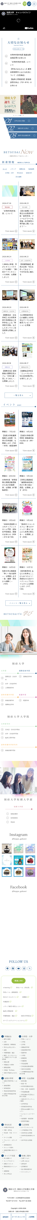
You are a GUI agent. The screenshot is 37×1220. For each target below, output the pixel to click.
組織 (5, 1050)
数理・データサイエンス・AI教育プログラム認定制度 (9, 1057)
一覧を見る (18, 395)
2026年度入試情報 (26, 1133)
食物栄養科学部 (26, 1050)
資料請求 (5, 1217)
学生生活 (20, 173)
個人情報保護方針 (26, 1169)
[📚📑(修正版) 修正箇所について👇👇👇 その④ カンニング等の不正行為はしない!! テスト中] (18, 848)
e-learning (6, 987)
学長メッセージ (26, 1039)
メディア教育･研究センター (12, 1006)
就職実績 (6, 1171)
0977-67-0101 (13, 1201)
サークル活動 (8, 1137)
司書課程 (24, 1061)
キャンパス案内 (8, 1147)
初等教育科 (7, 1088)
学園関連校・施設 (9, 1016)
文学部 (23, 1044)
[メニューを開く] (34, 4)
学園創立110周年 (9, 1065)
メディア (13, 169)
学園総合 (8, 1036)
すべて (5, 169)
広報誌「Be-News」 (10, 1070)
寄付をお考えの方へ (10, 1047)
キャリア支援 (10, 1155)
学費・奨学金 (8, 1130)
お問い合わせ (25, 1161)
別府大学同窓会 (26, 1016)
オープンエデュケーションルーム (14, 1020)
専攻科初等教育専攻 (10, 1091)
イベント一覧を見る (18, 603)
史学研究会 (24, 1104)
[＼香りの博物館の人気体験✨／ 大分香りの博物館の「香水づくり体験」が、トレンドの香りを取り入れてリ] (30, 872)
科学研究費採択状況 (27, 1086)
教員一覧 (24, 1083)
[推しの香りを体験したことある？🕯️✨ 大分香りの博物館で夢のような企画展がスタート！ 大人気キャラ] (7, 848)
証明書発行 (24, 1166)
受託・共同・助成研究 (28, 1089)
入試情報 (31, 1217)
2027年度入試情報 (26, 1140)
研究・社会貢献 (28, 1078)
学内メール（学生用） (23, 987)
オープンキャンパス (18, 1217)
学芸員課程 (24, 1063)
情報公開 (6, 1062)
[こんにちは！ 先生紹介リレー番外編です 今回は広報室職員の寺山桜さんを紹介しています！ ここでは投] (18, 860)
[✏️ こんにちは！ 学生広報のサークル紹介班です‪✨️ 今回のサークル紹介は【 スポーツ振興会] (30, 860)
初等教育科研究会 (26, 1106)
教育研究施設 (25, 1121)
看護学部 (24, 1053)
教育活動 (24, 1081)
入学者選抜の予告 (26, 1130)
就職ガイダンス (8, 1164)
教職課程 (24, 1058)
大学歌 (23, 1042)
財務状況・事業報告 (10, 1044)
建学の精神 (7, 1039)
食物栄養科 (7, 1085)
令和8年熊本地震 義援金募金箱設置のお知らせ (20, 56)
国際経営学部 (25, 1047)
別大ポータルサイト (9, 997)
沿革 (5, 1042)
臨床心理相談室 (9, 1011)
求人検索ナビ (8, 1158)
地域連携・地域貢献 (27, 1118)
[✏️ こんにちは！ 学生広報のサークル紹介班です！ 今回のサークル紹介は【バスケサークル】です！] (18, 872)
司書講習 (6, 1002)
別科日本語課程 (26, 1069)
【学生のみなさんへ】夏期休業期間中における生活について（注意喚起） (20, 72)
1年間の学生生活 (9, 1127)
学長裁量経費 (25, 1092)
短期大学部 (9, 1078)
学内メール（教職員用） (11, 992)
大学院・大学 (9, 173)
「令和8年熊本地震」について (20, 63)
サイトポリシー (26, 1172)
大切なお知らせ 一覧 (18, 49)
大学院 (23, 1055)
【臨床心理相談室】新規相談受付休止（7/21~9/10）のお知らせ (21, 82)
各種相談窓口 (8, 1145)
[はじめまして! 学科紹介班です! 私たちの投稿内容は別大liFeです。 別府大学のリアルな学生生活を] (7, 860)
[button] (13, 115)
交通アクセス (25, 1158)
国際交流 (22, 169)
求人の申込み (8, 1174)
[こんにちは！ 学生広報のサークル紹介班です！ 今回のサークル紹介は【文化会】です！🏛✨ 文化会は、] (7, 872)
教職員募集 (7, 1067)
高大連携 (18, 177)
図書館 (24, 997)
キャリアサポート (9, 1161)
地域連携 (31, 169)
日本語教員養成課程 (27, 1066)
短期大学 (29, 173)
